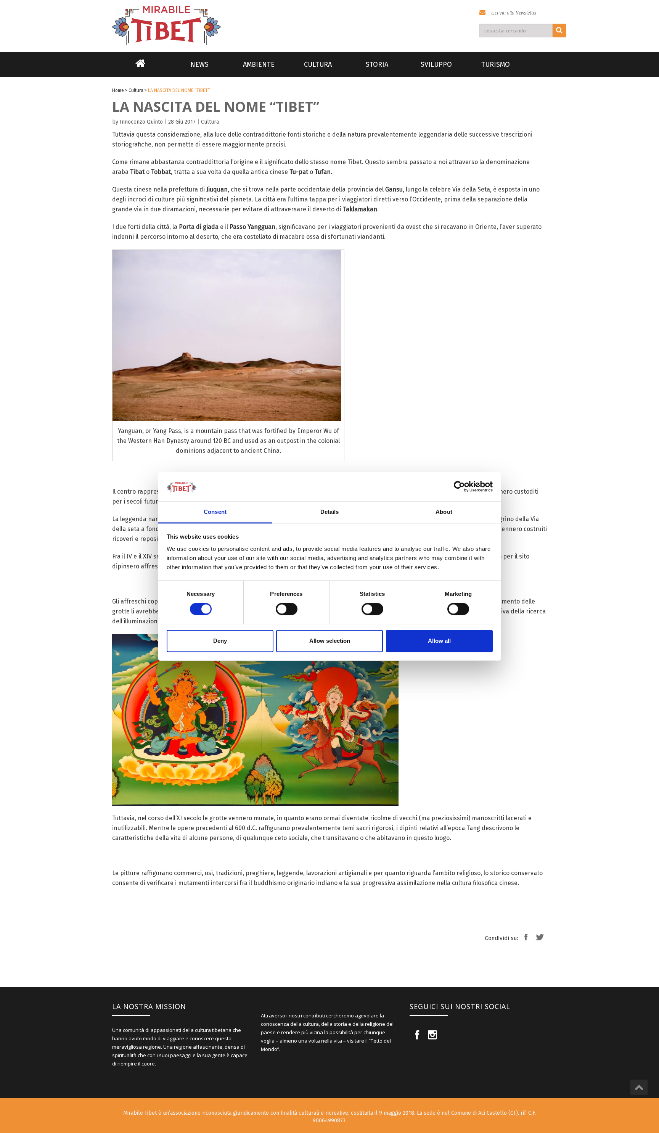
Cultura (318, 64)
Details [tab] (329, 512)
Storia (377, 64)
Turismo (495, 64)
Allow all (439, 640)
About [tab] (444, 512)
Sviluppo (436, 64)
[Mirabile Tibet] (329, 16)
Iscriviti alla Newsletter (514, 13)
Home (140, 68)
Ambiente (259, 64)
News (199, 64)
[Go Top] (639, 1087)
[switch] (286, 609)
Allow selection (329, 640)
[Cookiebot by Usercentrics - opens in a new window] (459, 486)
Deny (220, 640)
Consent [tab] (215, 512)
